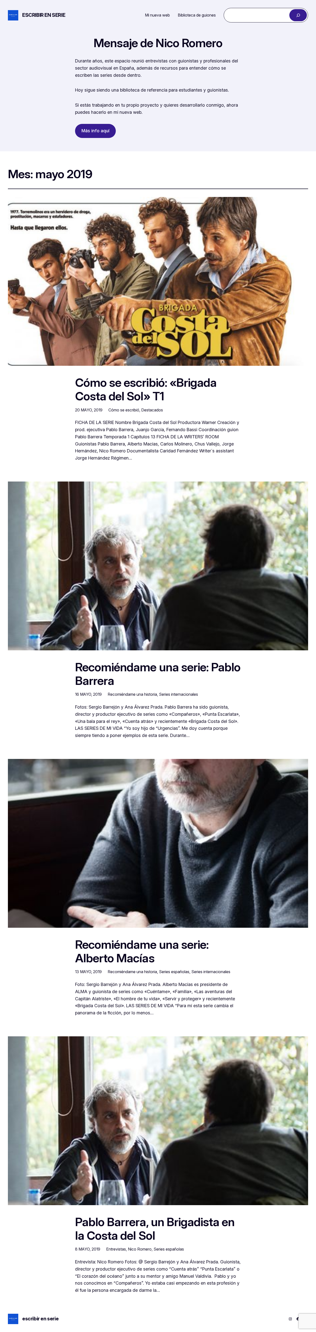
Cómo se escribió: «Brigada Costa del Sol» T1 (146, 389)
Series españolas (174, 971)
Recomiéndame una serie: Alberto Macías (142, 951)
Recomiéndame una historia (132, 694)
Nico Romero (140, 1249)
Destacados (152, 409)
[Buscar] (298, 15)
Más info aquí (95, 130)
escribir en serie (43, 15)
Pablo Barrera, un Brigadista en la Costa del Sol (155, 1228)
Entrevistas (116, 1249)
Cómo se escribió (123, 409)
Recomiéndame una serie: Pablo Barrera (157, 673)
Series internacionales (178, 694)
